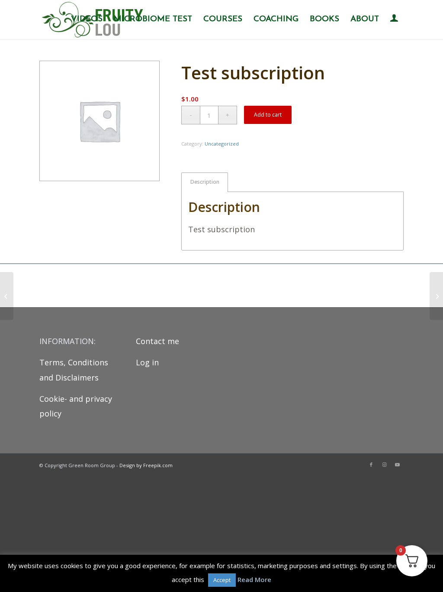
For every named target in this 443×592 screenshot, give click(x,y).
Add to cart (268, 114)
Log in (147, 362)
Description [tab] (204, 181)
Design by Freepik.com (146, 465)
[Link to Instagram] (384, 464)
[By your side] (6, 296)
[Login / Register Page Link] (394, 20)
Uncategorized (222, 143)
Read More (254, 579)
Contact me (157, 341)
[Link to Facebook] (371, 464)
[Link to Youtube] (397, 464)
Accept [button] (222, 580)
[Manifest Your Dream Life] (436, 296)
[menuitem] (86, 19)
